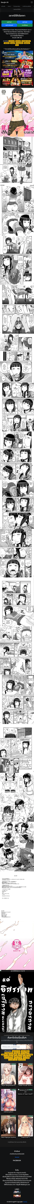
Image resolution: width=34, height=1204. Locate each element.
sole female (11, 41)
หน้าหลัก (3, 6)
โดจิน (17, 45)
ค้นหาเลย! (29, 1047)
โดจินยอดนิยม (17, 6)
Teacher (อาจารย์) (18, 1058)
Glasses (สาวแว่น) (8, 1058)
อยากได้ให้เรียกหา (17, 15)
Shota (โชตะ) (4, 1054)
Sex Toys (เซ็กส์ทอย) (8, 1056)
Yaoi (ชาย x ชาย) (16, 1051)
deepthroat (27, 43)
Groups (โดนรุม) (21, 1054)
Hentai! (17, 1157)
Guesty (25, 1202)
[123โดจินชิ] (17, 1192)
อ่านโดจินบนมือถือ (27, 6)
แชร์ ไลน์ (9, 22)
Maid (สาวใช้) (26, 1058)
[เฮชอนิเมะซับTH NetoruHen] (17, 1196)
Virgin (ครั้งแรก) (18, 1056)
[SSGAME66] (17, 72)
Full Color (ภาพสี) (25, 1053)
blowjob (12, 43)
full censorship (19, 43)
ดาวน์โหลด (25, 25)
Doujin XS (4, 2)
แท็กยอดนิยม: (8, 1051)
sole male (18, 41)
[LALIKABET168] (17, 55)
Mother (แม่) (16, 1053)
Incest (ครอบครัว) (12, 1054)
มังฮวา (9, 6)
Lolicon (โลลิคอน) (25, 1051)
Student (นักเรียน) (8, 1053)
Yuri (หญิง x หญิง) (13, 1060)
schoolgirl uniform (26, 41)
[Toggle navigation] (32, 2)
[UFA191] (17, 63)
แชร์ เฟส (24, 22)
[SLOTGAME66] (17, 81)
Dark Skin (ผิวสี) (26, 1056)
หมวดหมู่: (5, 41)
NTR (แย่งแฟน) (22, 1060)
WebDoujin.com (25, 1185)
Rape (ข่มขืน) (29, 1054)
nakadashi (6, 43)
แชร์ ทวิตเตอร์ (9, 25)
